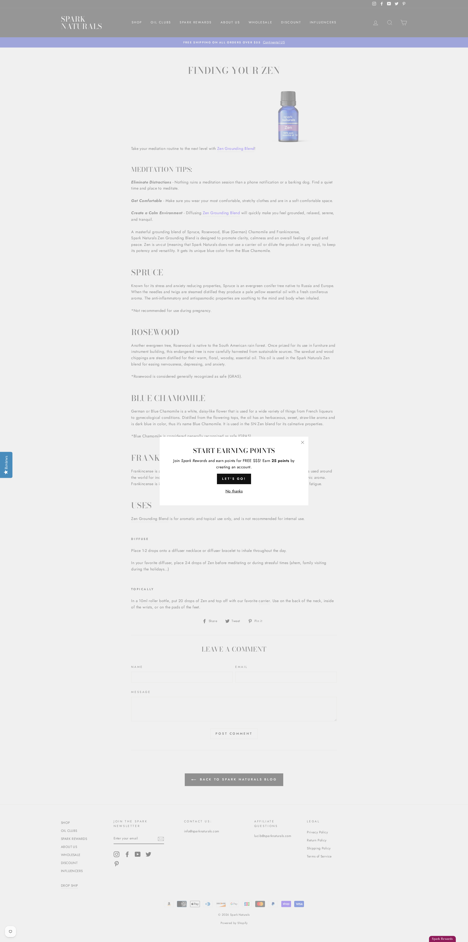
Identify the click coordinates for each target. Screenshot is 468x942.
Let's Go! (234, 478)
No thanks (234, 491)
